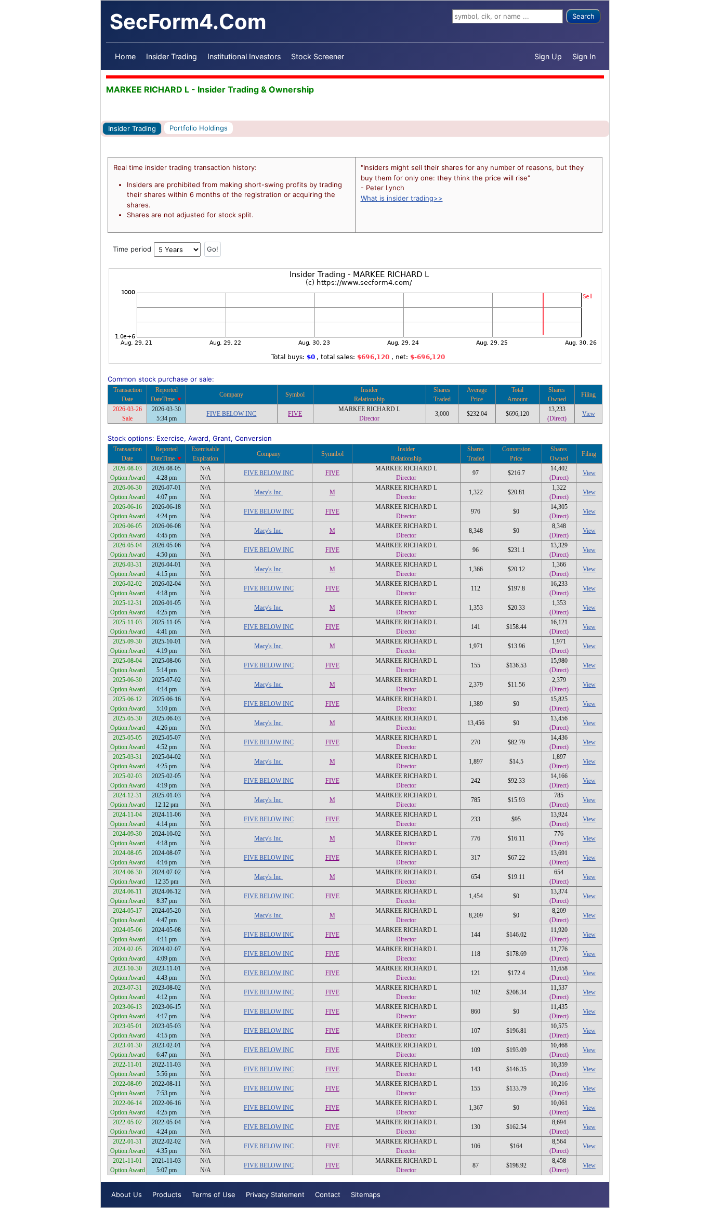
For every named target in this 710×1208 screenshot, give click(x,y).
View (588, 413)
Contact (327, 1194)
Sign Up (548, 56)
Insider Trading (171, 56)
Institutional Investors (244, 56)
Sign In (584, 56)
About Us (126, 1194)
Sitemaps (365, 1194)
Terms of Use (213, 1194)
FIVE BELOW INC (231, 413)
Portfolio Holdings (198, 128)
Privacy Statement (275, 1194)
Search (583, 16)
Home (125, 56)
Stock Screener (317, 56)
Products (166, 1194)
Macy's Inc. (268, 492)
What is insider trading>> (402, 198)
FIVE (295, 413)
